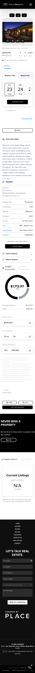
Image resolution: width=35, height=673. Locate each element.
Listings (17, 526)
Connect (17, 543)
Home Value (17, 537)
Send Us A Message (17, 602)
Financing (17, 535)
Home (18, 523)
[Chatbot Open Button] (29, 667)
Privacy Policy (5, 670)
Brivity (16, 668)
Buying (17, 529)
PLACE (17, 648)
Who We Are (17, 540)
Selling (17, 532)
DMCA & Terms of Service (19, 670)
